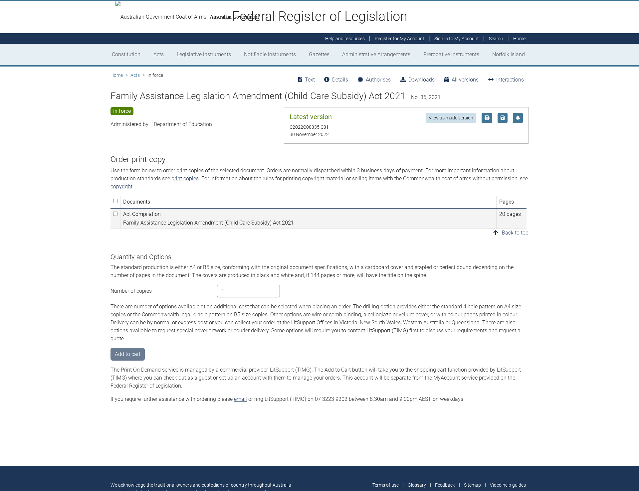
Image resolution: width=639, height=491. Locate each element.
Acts (158, 54)
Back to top (515, 233)
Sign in (456, 38)
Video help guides (508, 485)
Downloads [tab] (421, 80)
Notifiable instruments (270, 54)
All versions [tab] (465, 80)
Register (399, 38)
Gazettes (319, 54)
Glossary (417, 485)
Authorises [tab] (378, 80)
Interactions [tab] (510, 80)
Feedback (445, 485)
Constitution (126, 54)
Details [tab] (340, 80)
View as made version (451, 117)
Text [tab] (310, 80)
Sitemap (472, 485)
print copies (185, 178)
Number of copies (131, 291)
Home (116, 75)
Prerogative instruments (451, 54)
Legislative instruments (204, 54)
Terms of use (385, 485)
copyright (121, 186)
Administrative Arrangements (376, 54)
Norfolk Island (508, 54)
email (240, 399)
